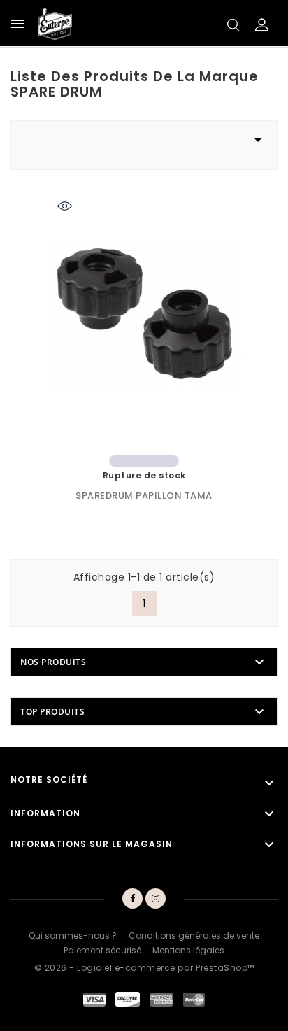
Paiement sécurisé (102, 950)
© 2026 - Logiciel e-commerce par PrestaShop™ (144, 968)
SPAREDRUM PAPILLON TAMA (144, 495)
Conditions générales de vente (194, 935)
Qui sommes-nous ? (73, 935)
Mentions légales (188, 950)
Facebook (132, 899)
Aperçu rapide (65, 208)
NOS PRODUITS (53, 662)
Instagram (156, 899)
